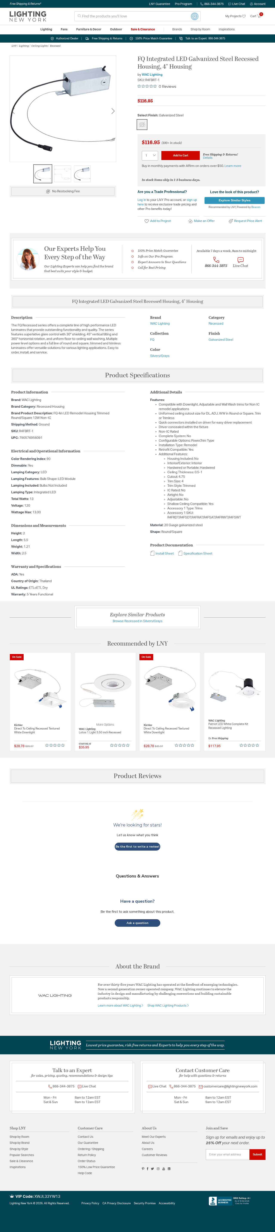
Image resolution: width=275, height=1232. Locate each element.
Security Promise (145, 1203)
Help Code (85, 1173)
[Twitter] (152, 1168)
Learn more (233, 166)
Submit (257, 1154)
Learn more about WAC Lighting (120, 1005)
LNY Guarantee (159, 4)
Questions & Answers (137, 876)
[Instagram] (158, 1168)
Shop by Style (19, 1149)
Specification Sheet (197, 553)
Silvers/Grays (160, 356)
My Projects (233, 16)
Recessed (55, 46)
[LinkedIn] (169, 1168)
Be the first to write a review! (137, 847)
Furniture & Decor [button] (88, 29)
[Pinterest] (143, 1168)
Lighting (24, 46)
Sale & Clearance (21, 1161)
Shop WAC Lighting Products (167, 1005)
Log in (142, 200)
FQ (152, 339)
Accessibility (167, 1203)
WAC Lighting (152, 74)
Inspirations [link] (227, 29)
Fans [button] (64, 29)
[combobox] (137, 16)
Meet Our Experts (154, 1136)
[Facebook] (147, 1168)
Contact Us (85, 1136)
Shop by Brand (19, 1142)
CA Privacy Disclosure (116, 1203)
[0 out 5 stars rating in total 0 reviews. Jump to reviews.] (56, 745)
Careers (147, 1149)
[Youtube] (163, 1168)
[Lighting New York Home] (28, 16)
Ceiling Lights (39, 46)
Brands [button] (177, 29)
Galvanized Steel (221, 339)
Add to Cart (180, 155)
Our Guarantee (88, 1142)
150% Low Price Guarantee (96, 1167)
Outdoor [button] (116, 29)
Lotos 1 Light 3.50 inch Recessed (100, 732)
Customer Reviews (154, 1155)
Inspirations (18, 1167)
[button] (258, 4)
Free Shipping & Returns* (25, 3)
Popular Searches (22, 1155)
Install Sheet (164, 553)
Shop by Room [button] (200, 29)
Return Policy (87, 1155)
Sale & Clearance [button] (143, 29)
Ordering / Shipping (91, 1149)
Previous (12, 111)
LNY (14, 46)
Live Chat (238, 4)
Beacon (255, 207)
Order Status (86, 1161)
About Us (148, 1142)
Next (113, 111)
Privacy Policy (90, 1203)
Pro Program (183, 4)
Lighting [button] (46, 29)
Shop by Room (19, 1136)
